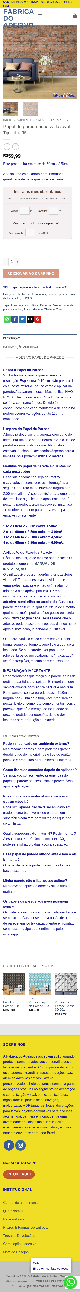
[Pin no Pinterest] (37, 319)
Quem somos (13, 1211)
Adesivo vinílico (20, 305)
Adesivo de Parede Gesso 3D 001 (64, 1006)
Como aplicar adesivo (19, 1244)
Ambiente (24, 120)
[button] (40, 15)
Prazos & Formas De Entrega (25, 1227)
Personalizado (14, 1219)
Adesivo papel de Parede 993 (39, 1004)
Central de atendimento (21, 1202)
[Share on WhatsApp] (7, 319)
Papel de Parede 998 (11, 1004)
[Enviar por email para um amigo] (30, 319)
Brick (35, 305)
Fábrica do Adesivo (18, 18)
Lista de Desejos (16, 1252)
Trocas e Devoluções (19, 1236)
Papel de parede (58, 294)
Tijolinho (49, 309)
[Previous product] (15, 146)
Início (7, 120)
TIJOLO (27, 298)
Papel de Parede (50, 305)
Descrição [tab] (11, 338)
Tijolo (59, 309)
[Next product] (7, 146)
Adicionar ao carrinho (31, 273)
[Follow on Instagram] (20, 1145)
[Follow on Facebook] (9, 1145)
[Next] (70, 62)
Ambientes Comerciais (32, 294)
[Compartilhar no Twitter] (22, 319)
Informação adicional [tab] (21, 347)
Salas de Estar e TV (52, 120)
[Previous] (10, 62)
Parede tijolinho (33, 309)
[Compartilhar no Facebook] (14, 319)
